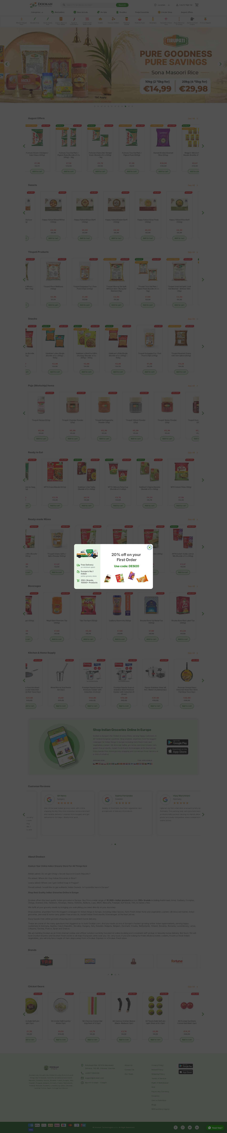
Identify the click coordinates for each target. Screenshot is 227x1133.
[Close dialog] (149, 547)
